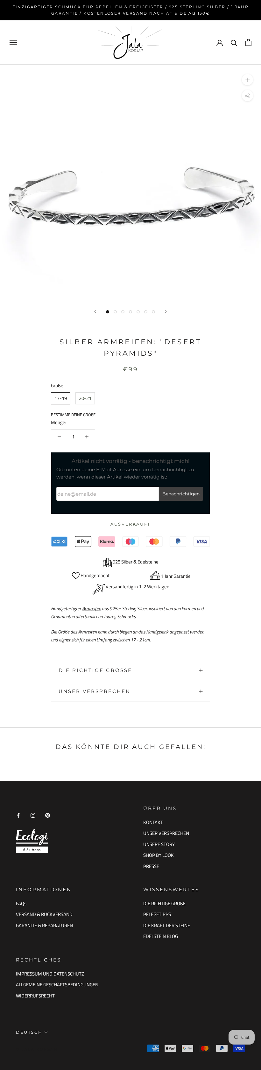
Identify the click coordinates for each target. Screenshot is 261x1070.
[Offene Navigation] (13, 42)
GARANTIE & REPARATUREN (44, 925)
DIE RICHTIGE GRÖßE (164, 903)
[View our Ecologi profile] (32, 841)
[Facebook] (18, 815)
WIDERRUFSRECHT (35, 995)
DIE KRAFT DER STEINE (166, 925)
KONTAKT (153, 822)
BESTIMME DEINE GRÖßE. (73, 414)
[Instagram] (33, 815)
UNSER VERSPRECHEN (94, 691)
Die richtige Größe (95, 670)
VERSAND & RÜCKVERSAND (44, 914)
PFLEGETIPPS (157, 914)
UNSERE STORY (159, 844)
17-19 (60, 398)
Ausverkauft (130, 524)
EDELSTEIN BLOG (160, 936)
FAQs (21, 903)
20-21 (85, 398)
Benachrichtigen (181, 493)
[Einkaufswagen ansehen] (248, 42)
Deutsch (29, 1032)
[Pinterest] (47, 815)
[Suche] (234, 42)
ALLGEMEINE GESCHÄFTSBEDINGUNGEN (57, 984)
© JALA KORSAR (37, 1049)
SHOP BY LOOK (158, 855)
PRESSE (151, 866)
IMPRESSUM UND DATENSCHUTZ (50, 973)
